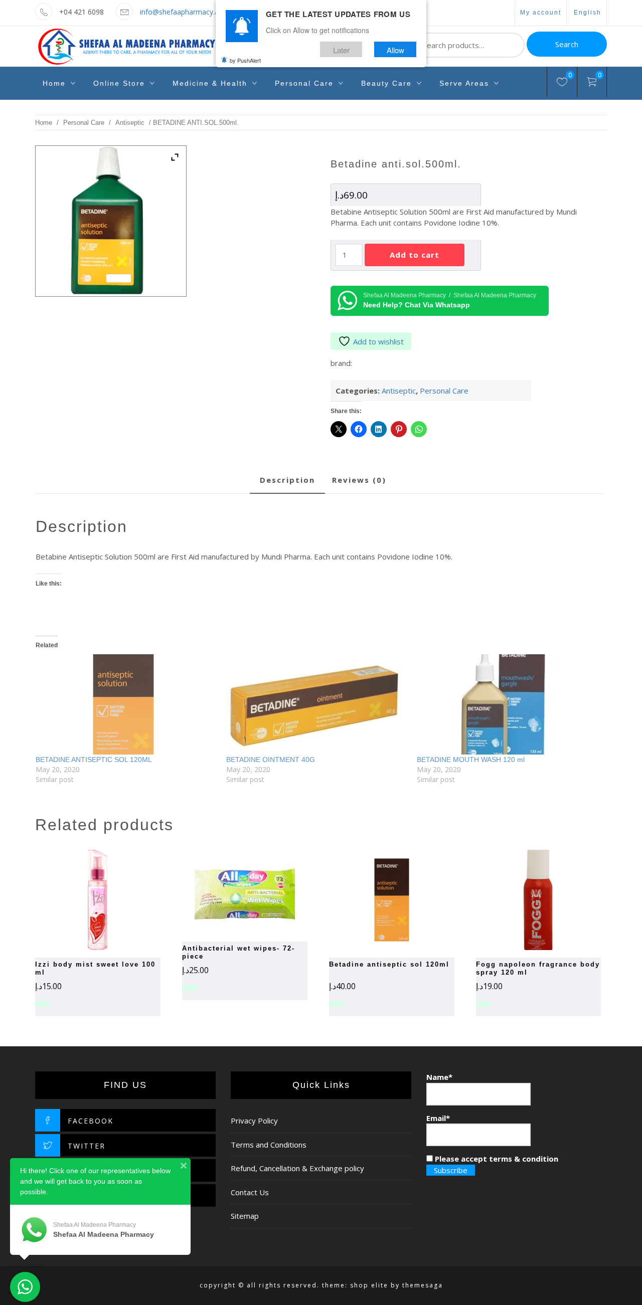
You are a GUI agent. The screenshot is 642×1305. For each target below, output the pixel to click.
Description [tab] (287, 480)
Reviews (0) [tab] (359, 480)
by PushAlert (245, 60)
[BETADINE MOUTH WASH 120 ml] (507, 704)
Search (566, 44)
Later (341, 49)
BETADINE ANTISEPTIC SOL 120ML (94, 760)
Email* (438, 1118)
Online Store (119, 83)
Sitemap (245, 1216)
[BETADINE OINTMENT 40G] (316, 704)
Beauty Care (386, 83)
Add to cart (414, 255)
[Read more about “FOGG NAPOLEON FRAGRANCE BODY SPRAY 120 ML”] (521, 900)
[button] (227, 892)
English (587, 12)
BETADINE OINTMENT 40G (270, 760)
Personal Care (304, 83)
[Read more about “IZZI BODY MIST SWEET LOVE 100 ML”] (80, 900)
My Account (540, 12)
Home (54, 83)
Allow (395, 49)
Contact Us (250, 1192)
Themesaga (422, 1285)
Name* (439, 1077)
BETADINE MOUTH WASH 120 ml (471, 760)
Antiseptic (129, 122)
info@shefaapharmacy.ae (181, 12)
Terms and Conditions (268, 1145)
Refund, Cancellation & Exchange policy (297, 1168)
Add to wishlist (378, 341)
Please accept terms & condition (495, 1159)
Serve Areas (464, 83)
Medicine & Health (210, 83)
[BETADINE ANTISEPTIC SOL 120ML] (126, 704)
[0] (562, 83)
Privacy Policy (254, 1120)
